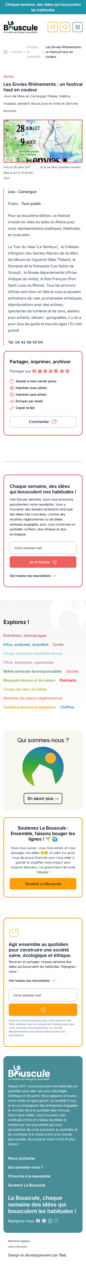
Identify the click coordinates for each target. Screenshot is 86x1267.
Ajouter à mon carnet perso (36, 381)
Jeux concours (17, 1246)
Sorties (17, 52)
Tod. (63, 1255)
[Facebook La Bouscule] (34, 371)
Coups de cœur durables (25, 689)
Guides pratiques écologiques (29, 707)
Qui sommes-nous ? (25, 1167)
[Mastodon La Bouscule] (51, 371)
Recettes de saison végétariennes (33, 698)
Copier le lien (25, 408)
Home (5, 52)
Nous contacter (21, 1158)
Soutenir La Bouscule (43, 883)
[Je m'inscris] (43, 1010)
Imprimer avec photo (31, 388)
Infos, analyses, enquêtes (26, 644)
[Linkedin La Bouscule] (45, 371)
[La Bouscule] (20, 27)
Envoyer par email (29, 401)
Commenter (39, 421)
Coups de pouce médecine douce (32, 653)
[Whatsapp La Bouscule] (62, 371)
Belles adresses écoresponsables (32, 671)
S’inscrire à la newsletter (29, 1176)
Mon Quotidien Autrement (68, 167)
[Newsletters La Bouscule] (56, 1220)
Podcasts (68, 680)
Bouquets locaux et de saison (29, 680)
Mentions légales (19, 1241)
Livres (58, 644)
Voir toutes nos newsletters (30, 576)
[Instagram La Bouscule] (40, 371)
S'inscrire (53, 27)
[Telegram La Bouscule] (56, 371)
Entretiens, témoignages (25, 635)
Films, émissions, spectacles (28, 662)
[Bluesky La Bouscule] (67, 371)
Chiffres (67, 707)
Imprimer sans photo (31, 394)
